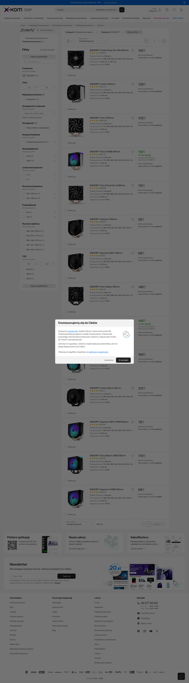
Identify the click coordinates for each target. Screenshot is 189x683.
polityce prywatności (98, 352)
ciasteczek (73, 331)
